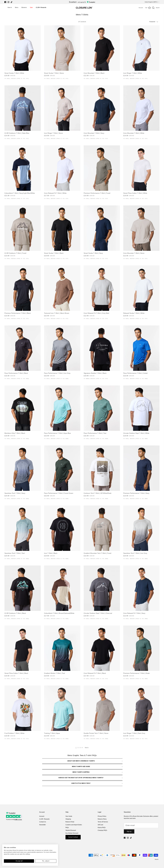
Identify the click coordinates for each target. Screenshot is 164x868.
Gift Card (100, 825)
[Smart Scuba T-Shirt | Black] (62, 228)
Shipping (68, 819)
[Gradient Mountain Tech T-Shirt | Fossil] (102, 528)
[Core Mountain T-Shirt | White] (141, 108)
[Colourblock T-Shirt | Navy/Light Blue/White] (22, 168)
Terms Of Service (103, 822)
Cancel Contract (73, 837)
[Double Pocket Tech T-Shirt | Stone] (102, 708)
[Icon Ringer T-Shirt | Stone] (62, 108)
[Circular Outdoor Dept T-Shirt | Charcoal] (102, 588)
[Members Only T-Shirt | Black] (22, 408)
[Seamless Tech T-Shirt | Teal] (22, 528)
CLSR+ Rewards (44, 819)
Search (156, 859)
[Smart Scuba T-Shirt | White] (22, 48)
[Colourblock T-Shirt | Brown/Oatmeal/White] (62, 588)
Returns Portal (69, 822)
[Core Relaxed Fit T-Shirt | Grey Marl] (102, 288)
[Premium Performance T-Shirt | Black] (22, 288)
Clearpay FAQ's (102, 830)
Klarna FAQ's (102, 827)
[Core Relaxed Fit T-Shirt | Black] (102, 648)
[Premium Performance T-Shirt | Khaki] (141, 648)
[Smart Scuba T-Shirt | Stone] (62, 48)
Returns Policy (102, 819)
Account (41, 816)
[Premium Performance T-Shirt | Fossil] (102, 168)
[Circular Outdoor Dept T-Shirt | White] (141, 408)
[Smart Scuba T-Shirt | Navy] (102, 228)
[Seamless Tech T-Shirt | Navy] (22, 468)
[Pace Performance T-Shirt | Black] (22, 348)
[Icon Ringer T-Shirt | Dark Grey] (141, 708)
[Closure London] (84, 8)
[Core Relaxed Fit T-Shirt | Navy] (141, 588)
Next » (87, 747)
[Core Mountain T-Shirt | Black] (102, 48)
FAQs (67, 827)
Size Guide (68, 816)
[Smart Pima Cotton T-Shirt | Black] (22, 648)
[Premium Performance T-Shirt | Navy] (141, 468)
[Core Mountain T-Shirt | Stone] (141, 228)
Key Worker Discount (71, 833)
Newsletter (42, 825)
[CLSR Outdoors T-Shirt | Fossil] (22, 228)
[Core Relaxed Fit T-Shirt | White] (62, 168)
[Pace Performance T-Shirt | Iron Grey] (62, 348)
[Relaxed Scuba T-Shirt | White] (141, 288)
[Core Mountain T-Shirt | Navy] (102, 108)
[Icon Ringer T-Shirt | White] (141, 48)
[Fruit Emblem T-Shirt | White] (22, 708)
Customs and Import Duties (73, 825)
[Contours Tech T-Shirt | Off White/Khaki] (102, 468)
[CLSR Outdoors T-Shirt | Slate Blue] (22, 108)
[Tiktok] (11, 2)
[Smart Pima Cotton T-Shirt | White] (141, 168)
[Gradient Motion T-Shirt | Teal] (62, 648)
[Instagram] (8, 2)
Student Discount (70, 830)
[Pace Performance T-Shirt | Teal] (102, 408)
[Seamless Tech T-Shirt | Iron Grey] (141, 528)
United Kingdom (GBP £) (151, 2)
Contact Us (42, 822)
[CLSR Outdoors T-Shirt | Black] (22, 588)
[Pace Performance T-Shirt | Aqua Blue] (62, 408)
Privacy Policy (102, 816)
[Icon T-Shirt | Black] (62, 528)
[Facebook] (5, 2)
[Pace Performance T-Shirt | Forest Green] (62, 468)
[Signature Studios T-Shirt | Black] (102, 348)
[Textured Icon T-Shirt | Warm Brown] (62, 288)
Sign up (129, 831)
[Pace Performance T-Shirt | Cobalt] (141, 348)
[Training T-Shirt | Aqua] (62, 708)
